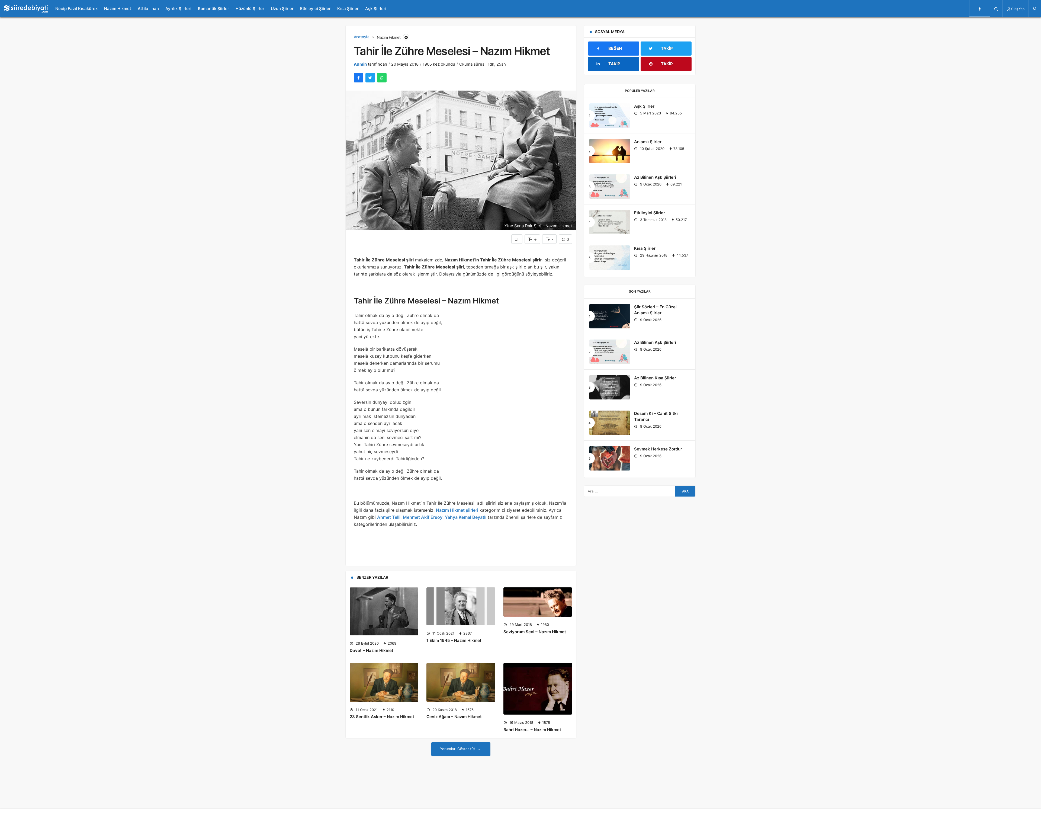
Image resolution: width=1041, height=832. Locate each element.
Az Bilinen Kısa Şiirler (655, 377)
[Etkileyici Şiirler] (609, 222)
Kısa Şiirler (348, 8)
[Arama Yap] (996, 9)
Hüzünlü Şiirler (250, 8)
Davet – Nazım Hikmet (371, 650)
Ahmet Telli (388, 517)
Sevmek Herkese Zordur (658, 449)
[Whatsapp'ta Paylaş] (382, 77)
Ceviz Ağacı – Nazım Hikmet (454, 716)
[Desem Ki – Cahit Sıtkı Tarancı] (609, 423)
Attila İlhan (148, 8)
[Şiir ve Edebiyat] (26, 9)
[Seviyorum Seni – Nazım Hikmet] (537, 602)
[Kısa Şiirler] (609, 257)
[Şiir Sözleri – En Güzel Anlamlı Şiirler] (609, 316)
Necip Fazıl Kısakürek (76, 8)
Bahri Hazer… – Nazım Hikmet (532, 729)
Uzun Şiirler (282, 8)
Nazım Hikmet (117, 8)
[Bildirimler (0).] (1035, 8)
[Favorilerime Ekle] (516, 239)
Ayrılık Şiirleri (178, 8)
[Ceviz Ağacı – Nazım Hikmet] (460, 682)
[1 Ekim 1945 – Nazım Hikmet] (460, 606)
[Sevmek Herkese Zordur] (609, 458)
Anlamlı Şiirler (647, 141)
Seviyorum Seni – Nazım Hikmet (534, 631)
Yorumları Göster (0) (458, 749)
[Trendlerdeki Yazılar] (979, 9)
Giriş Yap (1017, 9)
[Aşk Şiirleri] (609, 115)
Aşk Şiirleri (375, 8)
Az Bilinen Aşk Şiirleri (655, 177)
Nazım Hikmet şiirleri (457, 510)
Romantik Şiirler (213, 8)
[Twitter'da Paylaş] (370, 77)
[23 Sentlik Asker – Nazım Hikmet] (384, 682)
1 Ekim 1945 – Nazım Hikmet (453, 640)
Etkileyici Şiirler (315, 8)
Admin (360, 64)
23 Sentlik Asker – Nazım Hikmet (382, 716)
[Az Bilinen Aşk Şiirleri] (609, 186)
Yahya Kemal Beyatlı (465, 517)
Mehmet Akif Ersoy (422, 517)
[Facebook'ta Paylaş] (358, 77)
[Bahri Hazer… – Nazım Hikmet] (537, 689)
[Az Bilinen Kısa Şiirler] (609, 387)
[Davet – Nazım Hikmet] (384, 611)
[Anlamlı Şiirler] (609, 151)
